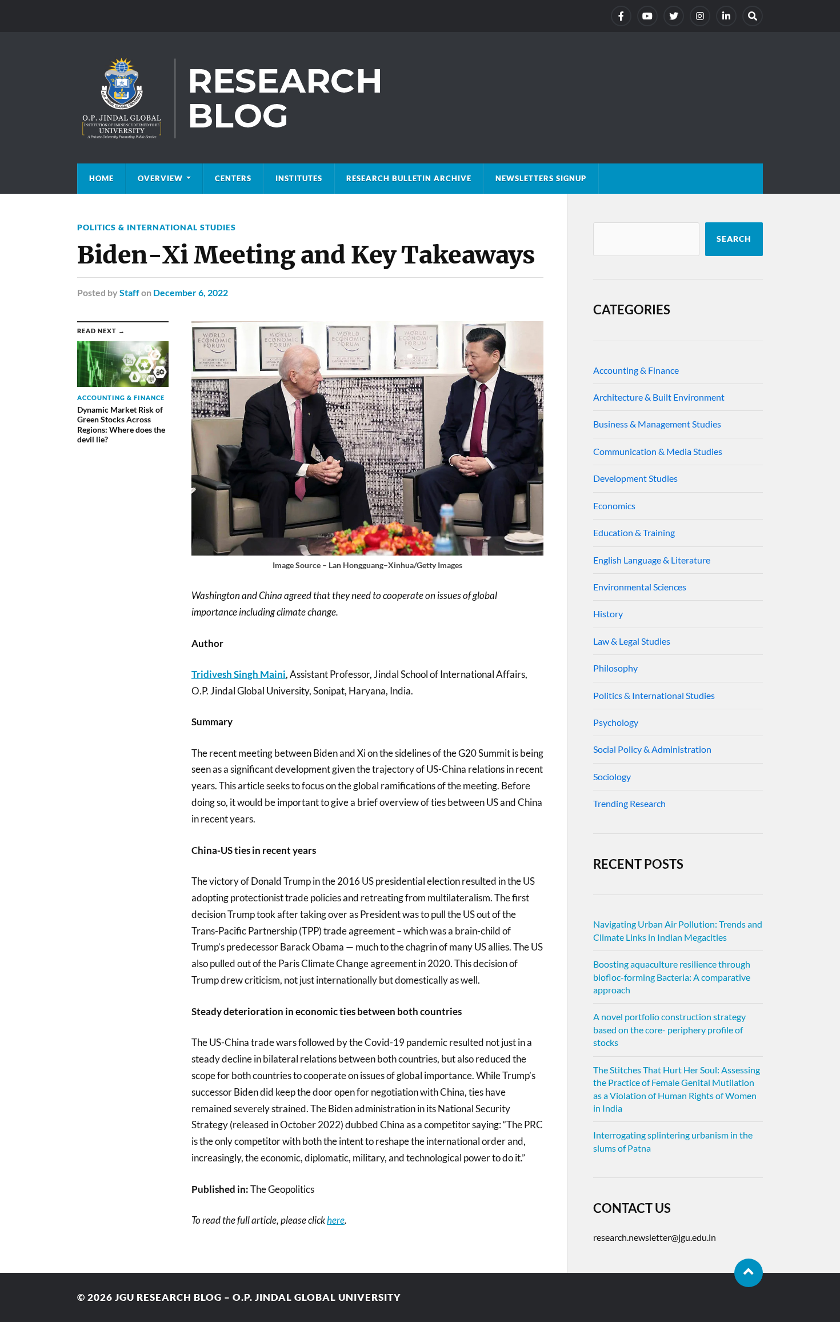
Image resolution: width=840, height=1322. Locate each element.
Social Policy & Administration (652, 749)
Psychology (615, 722)
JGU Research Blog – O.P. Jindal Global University (258, 1297)
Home (101, 178)
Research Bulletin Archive (408, 178)
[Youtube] (647, 16)
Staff (129, 292)
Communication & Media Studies (657, 451)
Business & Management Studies (657, 423)
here (336, 1220)
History (608, 613)
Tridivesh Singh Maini (238, 674)
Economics (614, 505)
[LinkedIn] (726, 16)
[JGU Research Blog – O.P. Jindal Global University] (420, 98)
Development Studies (635, 478)
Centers (233, 178)
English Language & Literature (651, 559)
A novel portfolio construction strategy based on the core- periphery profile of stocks (669, 1029)
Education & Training (634, 532)
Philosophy (615, 667)
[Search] (752, 16)
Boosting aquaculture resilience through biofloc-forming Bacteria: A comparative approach (671, 976)
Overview (160, 178)
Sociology (612, 776)
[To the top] (748, 1273)
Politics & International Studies (156, 227)
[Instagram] (700, 16)
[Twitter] (673, 16)
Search (734, 238)
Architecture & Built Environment (659, 397)
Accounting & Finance (636, 370)
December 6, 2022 (190, 292)
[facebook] (621, 16)
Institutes (298, 178)
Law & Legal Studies (631, 641)
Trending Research (629, 803)
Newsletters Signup (540, 178)
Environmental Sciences (639, 586)
